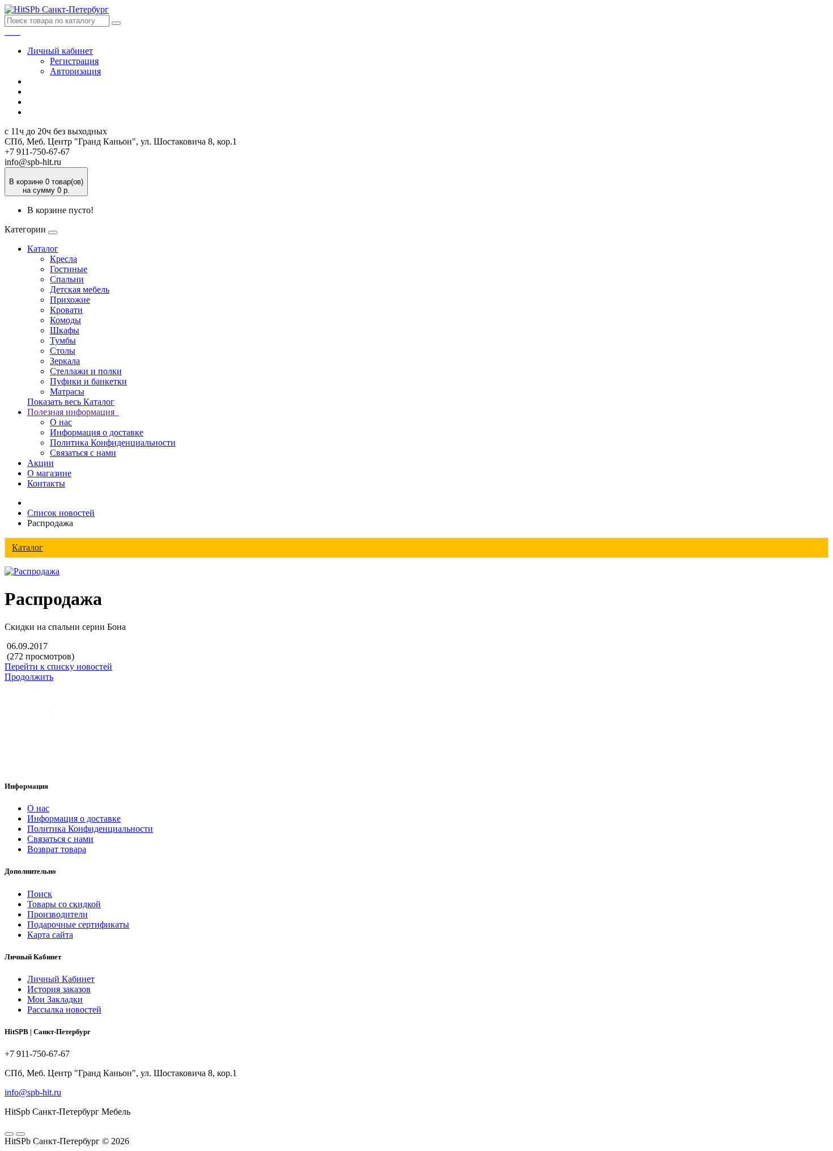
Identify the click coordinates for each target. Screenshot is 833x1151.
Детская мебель (79, 289)
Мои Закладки (55, 999)
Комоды (65, 320)
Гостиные (68, 269)
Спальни (67, 279)
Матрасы (67, 391)
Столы (62, 351)
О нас (61, 422)
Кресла (63, 259)
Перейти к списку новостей (58, 666)
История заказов (59, 989)
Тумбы (63, 340)
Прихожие (70, 299)
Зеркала (65, 361)
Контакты (46, 483)
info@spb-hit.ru (33, 1092)
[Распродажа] (32, 571)
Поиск (39, 894)
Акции (40, 463)
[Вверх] (9, 1134)
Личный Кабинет (61, 979)
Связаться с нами (83, 453)
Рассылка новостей (64, 1009)
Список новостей (61, 513)
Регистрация (74, 61)
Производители (57, 914)
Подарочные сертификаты (78, 924)
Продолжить (29, 677)
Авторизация (75, 71)
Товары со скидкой (64, 904)
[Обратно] (20, 1134)
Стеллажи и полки (86, 371)
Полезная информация (73, 412)
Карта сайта (50, 935)
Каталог (42, 248)
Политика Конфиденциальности (113, 442)
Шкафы (64, 330)
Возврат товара (56, 849)
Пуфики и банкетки (88, 381)
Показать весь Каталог (70, 402)
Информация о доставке (96, 432)
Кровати (66, 310)
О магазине (49, 473)
